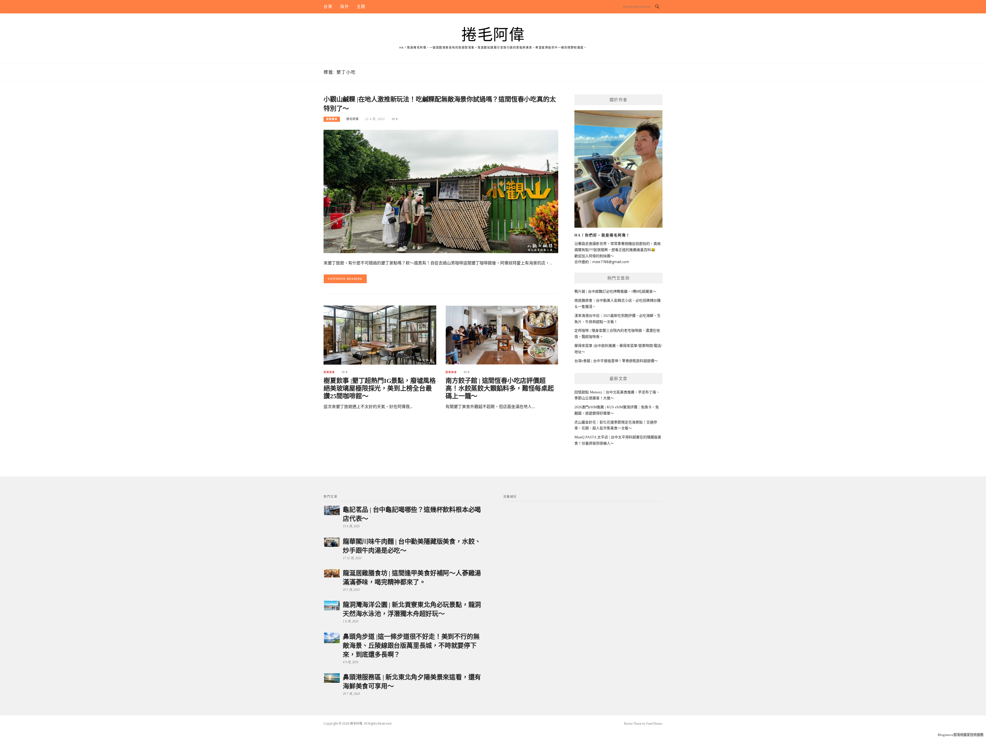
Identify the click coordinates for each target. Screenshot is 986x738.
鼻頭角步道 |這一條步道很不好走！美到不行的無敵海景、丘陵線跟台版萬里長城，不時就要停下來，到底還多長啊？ (411, 645)
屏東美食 (331, 119)
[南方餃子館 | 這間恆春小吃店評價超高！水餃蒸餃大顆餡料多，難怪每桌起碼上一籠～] (501, 335)
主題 (361, 6)
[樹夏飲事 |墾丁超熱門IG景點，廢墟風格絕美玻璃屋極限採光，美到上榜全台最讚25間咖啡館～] (380, 335)
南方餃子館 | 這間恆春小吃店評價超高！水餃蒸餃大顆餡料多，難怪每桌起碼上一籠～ (499, 388)
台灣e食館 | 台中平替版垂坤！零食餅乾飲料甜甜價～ (616, 361)
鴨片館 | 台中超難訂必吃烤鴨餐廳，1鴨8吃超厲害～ (615, 291)
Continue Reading (345, 278)
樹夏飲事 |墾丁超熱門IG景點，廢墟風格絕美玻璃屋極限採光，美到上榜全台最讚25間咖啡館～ (380, 388)
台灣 (328, 6)
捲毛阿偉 (493, 34)
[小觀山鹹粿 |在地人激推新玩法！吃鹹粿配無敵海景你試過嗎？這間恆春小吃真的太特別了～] (441, 191)
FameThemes (654, 723)
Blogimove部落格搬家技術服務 (960, 735)
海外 (344, 6)
